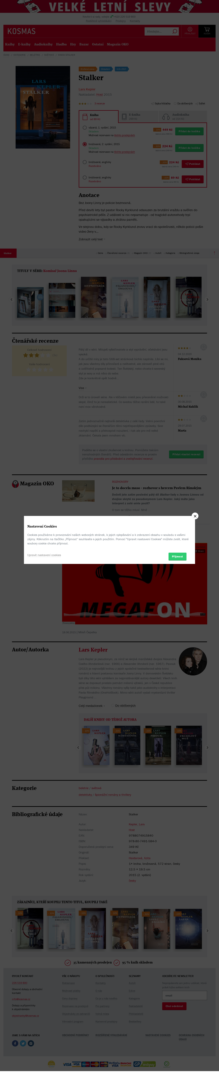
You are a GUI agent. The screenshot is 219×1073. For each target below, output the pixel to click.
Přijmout (177, 556)
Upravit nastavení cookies (44, 555)
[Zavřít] (195, 515)
